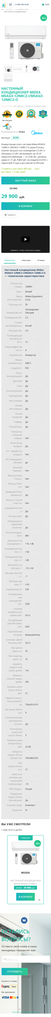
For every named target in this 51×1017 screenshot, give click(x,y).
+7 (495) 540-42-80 (21, 4)
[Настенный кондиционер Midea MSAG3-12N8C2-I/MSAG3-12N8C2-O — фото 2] (17, 69)
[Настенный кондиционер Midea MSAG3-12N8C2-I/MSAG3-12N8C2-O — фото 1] (8, 69)
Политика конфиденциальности (25, 1012)
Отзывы (41, 260)
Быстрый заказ (25, 180)
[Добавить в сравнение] (10, 215)
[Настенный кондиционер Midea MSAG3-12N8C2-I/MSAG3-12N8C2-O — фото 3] (26, 69)
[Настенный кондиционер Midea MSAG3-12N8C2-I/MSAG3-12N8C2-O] (25, 42)
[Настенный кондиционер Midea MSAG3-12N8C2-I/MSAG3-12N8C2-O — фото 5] (8, 78)
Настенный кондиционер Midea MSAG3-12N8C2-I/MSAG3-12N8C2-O (25, 883)
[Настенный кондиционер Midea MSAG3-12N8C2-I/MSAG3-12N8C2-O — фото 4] (35, 69)
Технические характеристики (10, 261)
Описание (26, 260)
